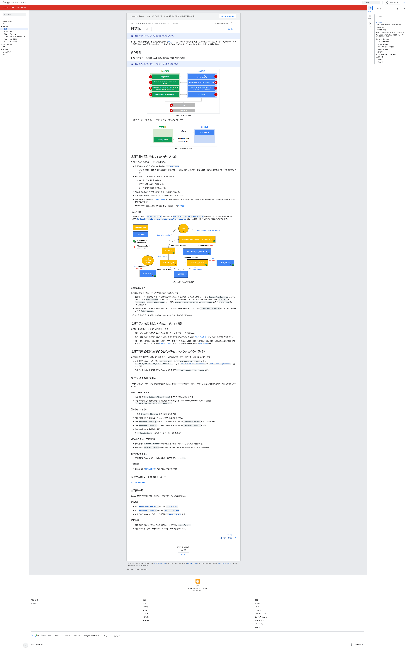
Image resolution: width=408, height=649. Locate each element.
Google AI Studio (260, 613)
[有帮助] (231, 23)
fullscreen (401, 8)
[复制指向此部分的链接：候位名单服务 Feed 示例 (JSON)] (169, 477)
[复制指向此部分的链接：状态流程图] (143, 212)
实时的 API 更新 (165, 343)
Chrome (257, 607)
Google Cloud (259, 620)
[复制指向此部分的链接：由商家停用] (146, 490)
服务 (206, 343)
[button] (14, 24)
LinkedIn (146, 613)
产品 (137, 23)
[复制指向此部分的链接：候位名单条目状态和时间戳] (158, 439)
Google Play (259, 624)
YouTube (146, 620)
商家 (201, 343)
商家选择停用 (150, 469)
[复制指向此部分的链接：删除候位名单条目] (150, 454)
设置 (170, 42)
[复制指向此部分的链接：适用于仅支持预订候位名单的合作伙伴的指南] (184, 323)
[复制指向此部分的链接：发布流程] (143, 52)
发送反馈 (231, 29)
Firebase (258, 610)
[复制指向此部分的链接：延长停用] (141, 520)
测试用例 (181, 206)
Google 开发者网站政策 (224, 563)
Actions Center (19, 2)
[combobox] (372, 2)
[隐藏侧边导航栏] (25, 645)
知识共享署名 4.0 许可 (159, 563)
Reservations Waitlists (160, 23)
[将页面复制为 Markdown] (147, 29)
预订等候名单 (22, 8)
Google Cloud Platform (91, 636)
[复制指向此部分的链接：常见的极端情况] (148, 288)
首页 (132, 23)
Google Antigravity (261, 617)
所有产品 (117, 636)
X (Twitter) (146, 617)
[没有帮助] (234, 23)
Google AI (107, 636)
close (404, 8)
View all (257, 627)
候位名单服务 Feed (138, 482)
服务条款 (34, 603)
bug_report (398, 8)
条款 (32, 644)
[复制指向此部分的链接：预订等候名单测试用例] (158, 378)
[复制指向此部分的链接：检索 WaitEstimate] (151, 392)
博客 (144, 603)
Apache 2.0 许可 (192, 563)
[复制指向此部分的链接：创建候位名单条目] (150, 409)
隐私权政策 (40, 644)
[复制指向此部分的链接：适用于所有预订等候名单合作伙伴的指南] (179, 157)
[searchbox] (14, 14)
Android (257, 603)
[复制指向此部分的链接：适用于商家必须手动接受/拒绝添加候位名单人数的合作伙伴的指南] (207, 351)
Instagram (146, 610)
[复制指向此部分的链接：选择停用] (141, 464)
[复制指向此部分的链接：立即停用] (141, 502)
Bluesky (145, 607)
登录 (403, 2)
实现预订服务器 (160, 199)
